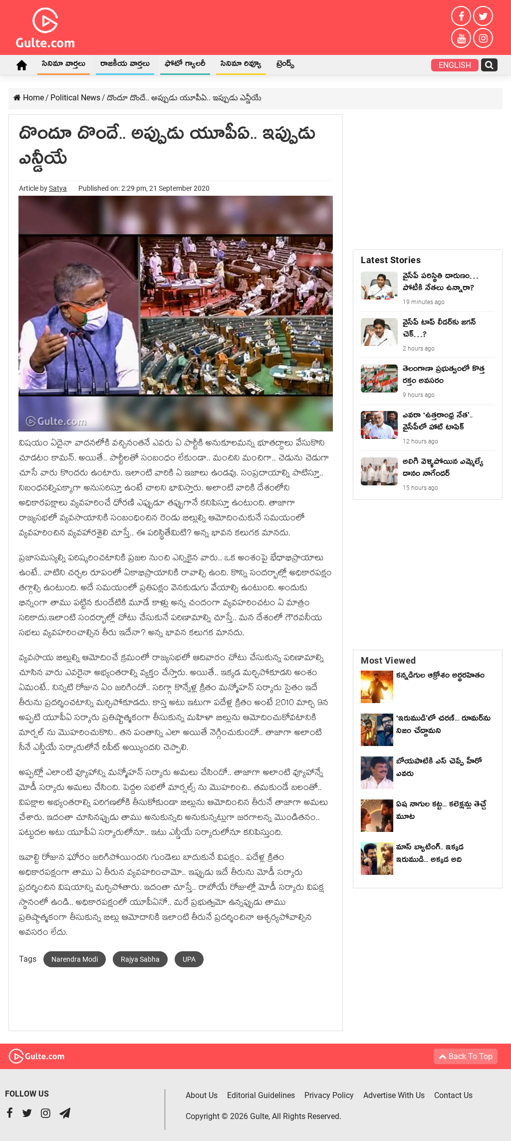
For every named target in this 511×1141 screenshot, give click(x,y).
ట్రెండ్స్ (285, 65)
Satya (58, 188)
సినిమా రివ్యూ (241, 65)
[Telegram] (65, 1114)
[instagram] (483, 38)
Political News (75, 97)
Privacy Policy (329, 1095)
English (455, 65)
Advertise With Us (394, 1095)
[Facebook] (461, 16)
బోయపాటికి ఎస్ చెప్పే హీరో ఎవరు (439, 769)
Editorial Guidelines (261, 1095)
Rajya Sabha (140, 959)
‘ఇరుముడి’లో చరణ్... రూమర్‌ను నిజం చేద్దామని (443, 726)
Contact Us (453, 1095)
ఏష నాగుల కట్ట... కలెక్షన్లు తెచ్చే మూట (441, 812)
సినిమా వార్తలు (63, 65)
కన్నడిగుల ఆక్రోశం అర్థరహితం (440, 677)
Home (21, 65)
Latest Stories (391, 260)
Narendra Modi (74, 959)
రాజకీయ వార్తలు (125, 65)
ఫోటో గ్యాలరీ (185, 65)
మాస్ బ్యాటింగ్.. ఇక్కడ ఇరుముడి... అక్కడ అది (430, 855)
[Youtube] (461, 38)
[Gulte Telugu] (45, 25)
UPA (189, 959)
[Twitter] (483, 16)
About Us (202, 1095)
